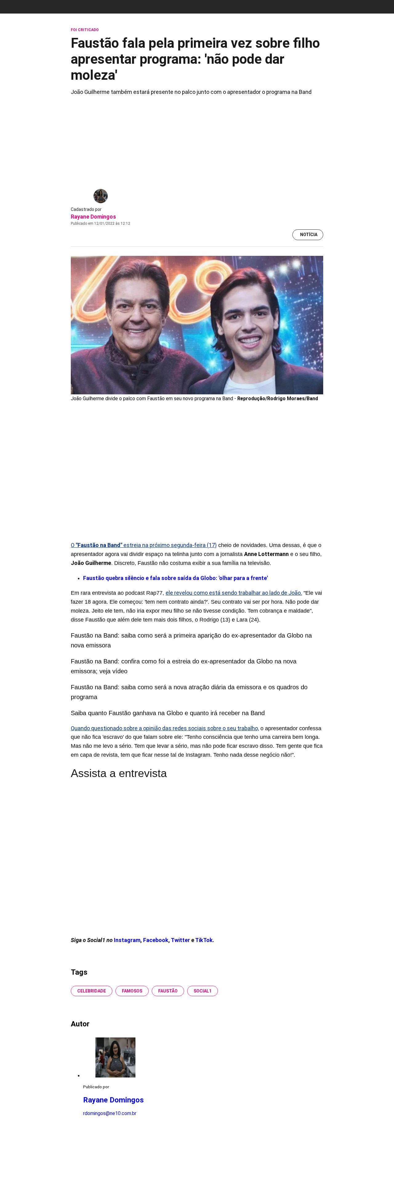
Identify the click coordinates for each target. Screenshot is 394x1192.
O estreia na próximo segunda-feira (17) (144, 545)
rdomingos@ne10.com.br (109, 1113)
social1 (202, 991)
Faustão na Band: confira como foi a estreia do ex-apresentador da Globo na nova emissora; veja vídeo (183, 666)
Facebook (155, 940)
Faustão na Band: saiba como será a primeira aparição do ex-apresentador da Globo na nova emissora (191, 640)
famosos (132, 991)
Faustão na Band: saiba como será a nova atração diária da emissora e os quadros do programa (189, 692)
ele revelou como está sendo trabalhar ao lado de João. (234, 593)
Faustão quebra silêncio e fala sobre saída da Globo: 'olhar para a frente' (175, 578)
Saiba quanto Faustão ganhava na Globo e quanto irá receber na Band (168, 713)
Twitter (181, 940)
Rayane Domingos (93, 216)
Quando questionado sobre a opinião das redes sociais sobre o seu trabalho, (165, 728)
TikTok (204, 940)
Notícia (308, 234)
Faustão (168, 991)
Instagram (127, 940)
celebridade (91, 991)
